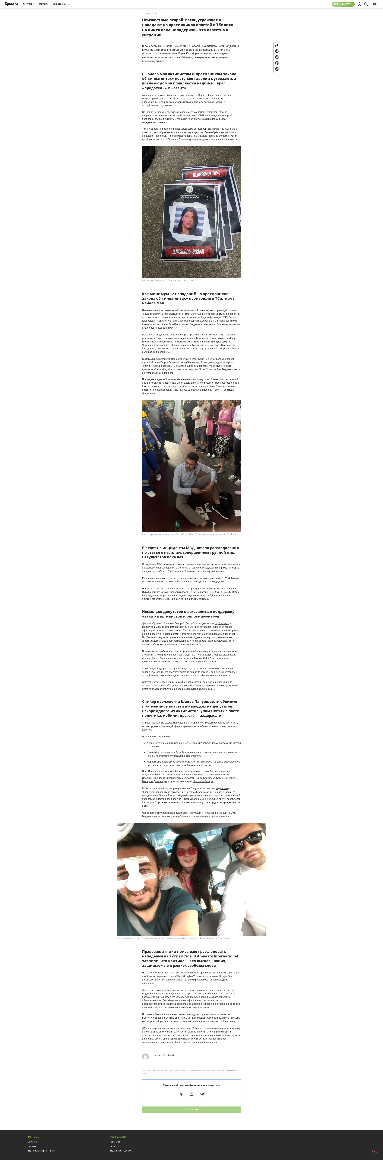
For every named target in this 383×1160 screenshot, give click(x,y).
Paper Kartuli (168, 1055)
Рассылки (114, 1146)
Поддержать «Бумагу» (121, 1151)
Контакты (32, 1142)
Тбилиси (43, 4)
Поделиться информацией (41, 1151)
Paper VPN (115, 1142)
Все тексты (191, 1109)
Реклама (32, 1146)
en (374, 4)
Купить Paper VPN (343, 4)
